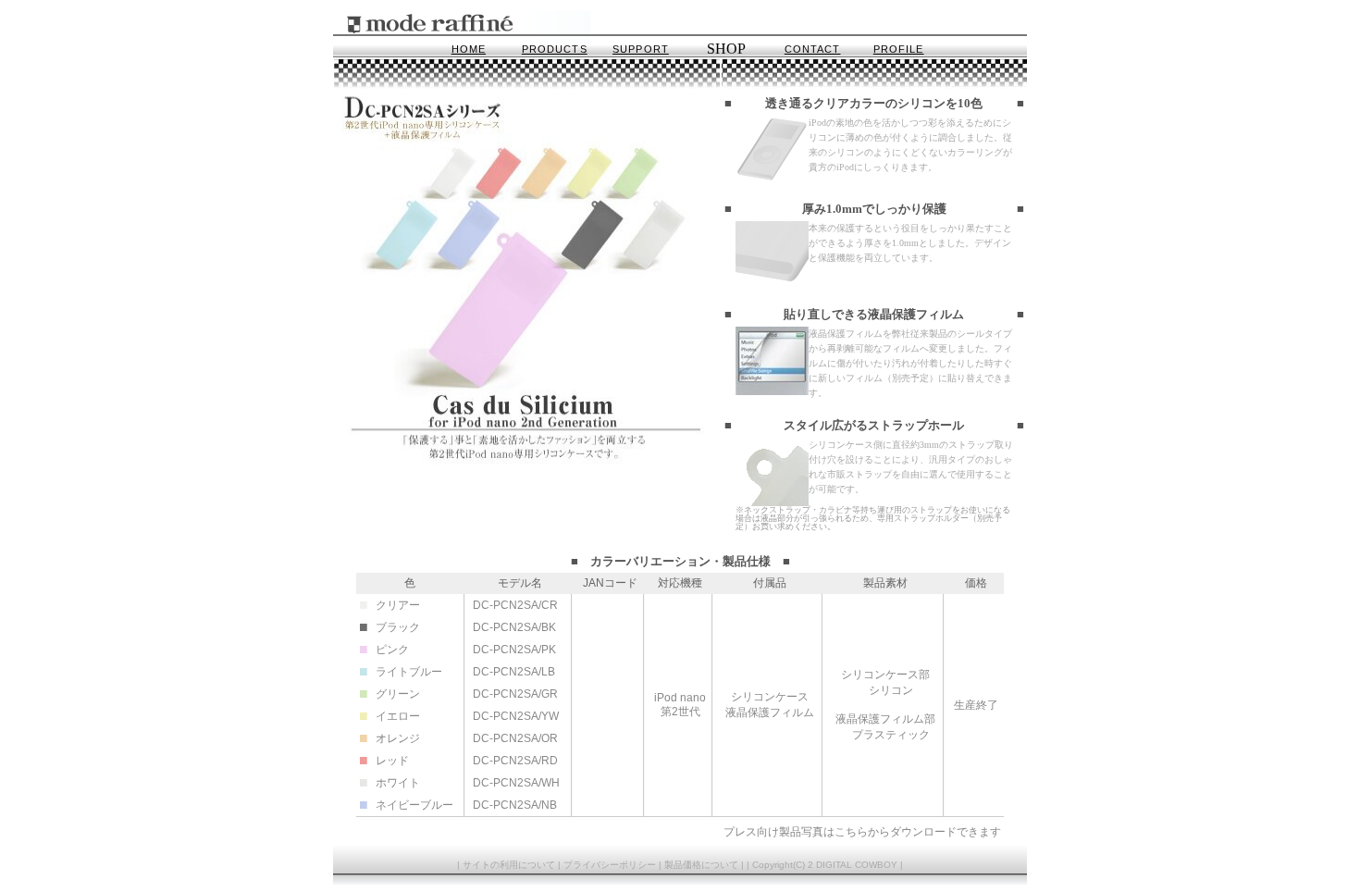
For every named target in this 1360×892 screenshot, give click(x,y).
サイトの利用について (509, 865)
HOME (468, 49)
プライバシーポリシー (609, 865)
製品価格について (701, 865)
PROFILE (898, 49)
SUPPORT (640, 49)
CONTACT (813, 49)
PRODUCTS (554, 49)
